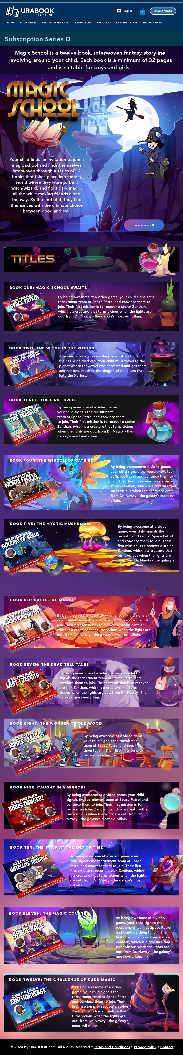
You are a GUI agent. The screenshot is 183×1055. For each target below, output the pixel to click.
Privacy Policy (145, 1047)
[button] (142, 11)
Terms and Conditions (112, 1047)
